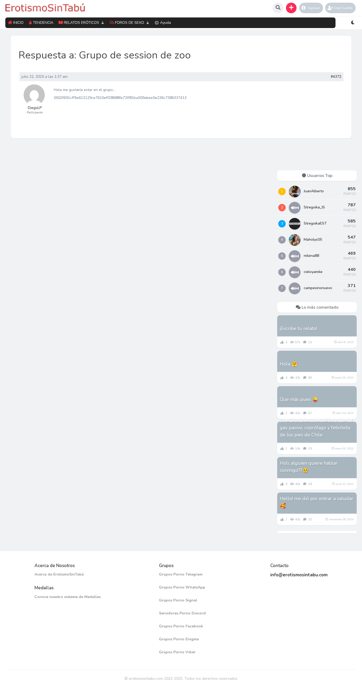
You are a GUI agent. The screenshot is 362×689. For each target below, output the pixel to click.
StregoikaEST (315, 223)
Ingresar (314, 8)
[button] (291, 8)
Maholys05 (313, 239)
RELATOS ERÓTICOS (81, 22)
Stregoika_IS (314, 207)
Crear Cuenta (343, 8)
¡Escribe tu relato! (298, 328)
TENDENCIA (43, 22)
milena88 (311, 255)
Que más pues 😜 (299, 399)
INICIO (18, 22)
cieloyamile (313, 271)
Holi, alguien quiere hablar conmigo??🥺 (309, 466)
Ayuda (165, 22)
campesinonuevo (318, 287)
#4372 (336, 76)
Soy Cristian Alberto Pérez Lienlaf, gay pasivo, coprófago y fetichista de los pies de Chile (317, 427)
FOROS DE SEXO (129, 22)
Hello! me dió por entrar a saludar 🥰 (316, 502)
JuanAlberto (314, 191)
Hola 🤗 (288, 364)
